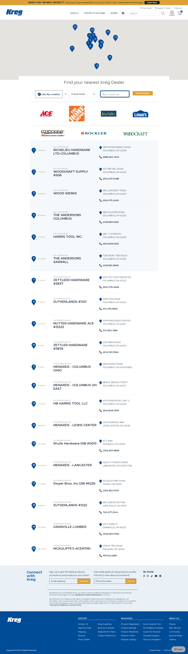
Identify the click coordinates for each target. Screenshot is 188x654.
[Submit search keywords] (163, 13)
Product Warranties (129, 632)
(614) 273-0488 (111, 179)
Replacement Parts (106, 632)
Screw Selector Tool (152, 624)
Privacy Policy (75, 605)
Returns (81, 636)
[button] (172, 13)
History (172, 624)
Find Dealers (143, 93)
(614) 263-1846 (111, 352)
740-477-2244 (110, 512)
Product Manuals (128, 628)
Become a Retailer (106, 628)
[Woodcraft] (135, 133)
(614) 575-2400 (111, 200)
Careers (172, 639)
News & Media (175, 636)
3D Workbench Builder (153, 628)
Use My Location (50, 94)
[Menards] (52, 133)
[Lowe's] (140, 113)
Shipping (82, 632)
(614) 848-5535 (111, 244)
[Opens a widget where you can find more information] (178, 649)
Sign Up (131, 581)
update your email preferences (88, 595)
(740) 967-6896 (111, 450)
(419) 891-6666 (111, 265)
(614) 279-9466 (111, 287)
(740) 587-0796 (111, 534)
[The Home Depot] (77, 113)
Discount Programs (152, 639)
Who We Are (175, 628)
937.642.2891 (110, 555)
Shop (73, 13)
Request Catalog (128, 639)
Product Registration (130, 624)
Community (174, 632)
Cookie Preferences (106, 636)
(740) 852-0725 (111, 490)
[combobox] (144, 13)
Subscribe (84, 581)
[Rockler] (94, 133)
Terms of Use (169, 650)
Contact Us (83, 624)
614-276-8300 (110, 309)
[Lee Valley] (108, 113)
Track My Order (85, 628)
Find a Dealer (84, 639)
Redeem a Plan (128, 636)
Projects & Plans (94, 13)
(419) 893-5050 (111, 222)
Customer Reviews (151, 632)
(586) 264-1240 (111, 157)
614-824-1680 (110, 330)
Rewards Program (151, 636)
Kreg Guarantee (105, 624)
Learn (113, 13)
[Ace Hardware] (46, 113)
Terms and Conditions (58, 605)
